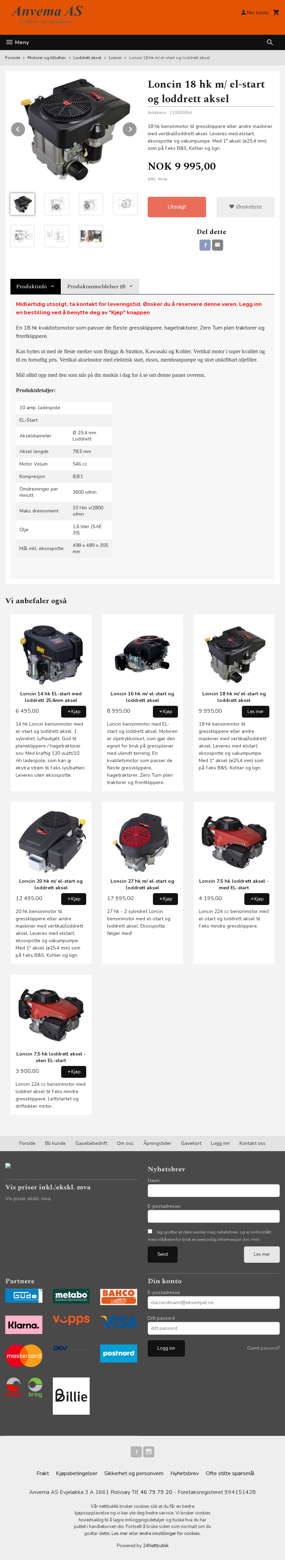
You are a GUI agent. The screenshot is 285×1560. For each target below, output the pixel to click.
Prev (25, 128)
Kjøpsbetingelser (76, 1473)
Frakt (42, 1473)
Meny (21, 42)
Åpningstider (157, 1143)
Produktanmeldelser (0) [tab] (96, 286)
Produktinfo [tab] (31, 286)
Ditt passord (161, 1318)
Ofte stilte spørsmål (230, 1473)
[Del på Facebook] (205, 245)
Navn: (154, 1180)
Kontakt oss (252, 1143)
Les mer (262, 1254)
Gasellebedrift (91, 1143)
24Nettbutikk (156, 1546)
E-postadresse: (164, 1206)
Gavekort (191, 1143)
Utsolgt (177, 207)
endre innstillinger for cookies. (170, 1533)
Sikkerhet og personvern (133, 1473)
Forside (12, 57)
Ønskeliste (248, 207)
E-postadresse (164, 1292)
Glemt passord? (263, 1348)
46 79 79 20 (156, 1492)
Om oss (125, 1143)
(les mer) (251, 1239)
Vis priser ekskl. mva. (28, 1198)
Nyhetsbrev (184, 1473)
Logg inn (220, 1143)
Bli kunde (55, 1143)
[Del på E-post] (217, 245)
